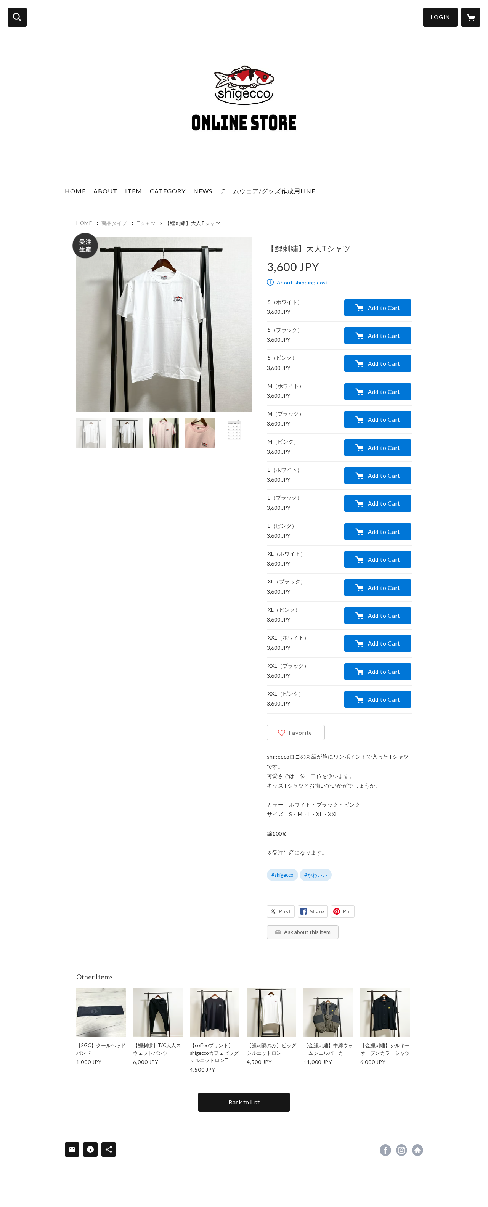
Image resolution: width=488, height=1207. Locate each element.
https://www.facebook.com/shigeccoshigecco (385, 1150)
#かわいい (315, 875)
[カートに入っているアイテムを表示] (470, 17)
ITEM (133, 190)
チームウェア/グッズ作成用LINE (267, 190)
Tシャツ (146, 223)
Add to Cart (384, 307)
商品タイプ (114, 223)
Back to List (244, 1102)
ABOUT (105, 190)
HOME (75, 190)
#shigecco (282, 875)
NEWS (202, 190)
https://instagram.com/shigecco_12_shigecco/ (401, 1150)
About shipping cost (302, 282)
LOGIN (440, 17)
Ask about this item (307, 932)
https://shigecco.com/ (417, 1150)
